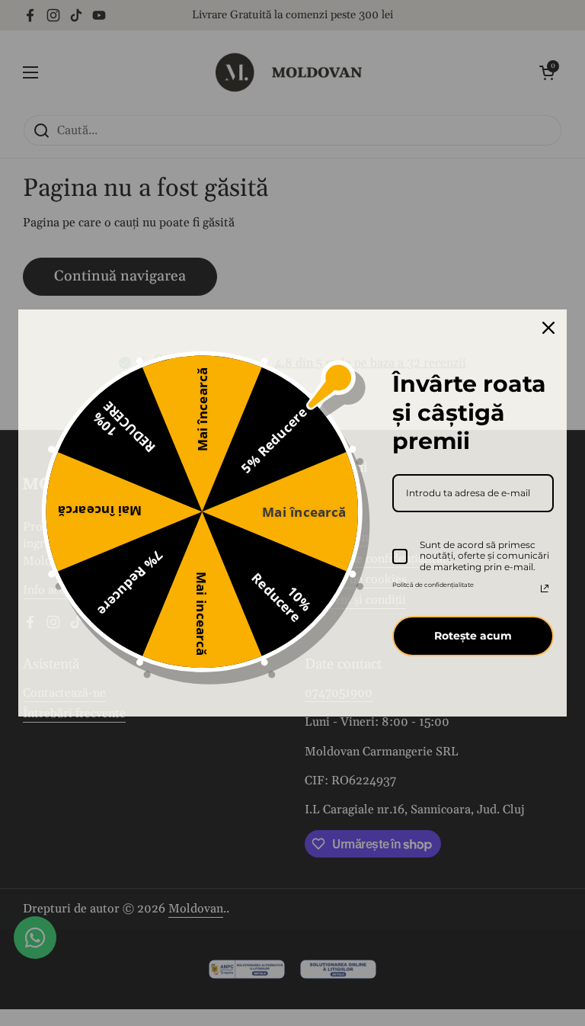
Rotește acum (473, 636)
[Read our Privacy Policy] (544, 588)
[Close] (548, 327)
